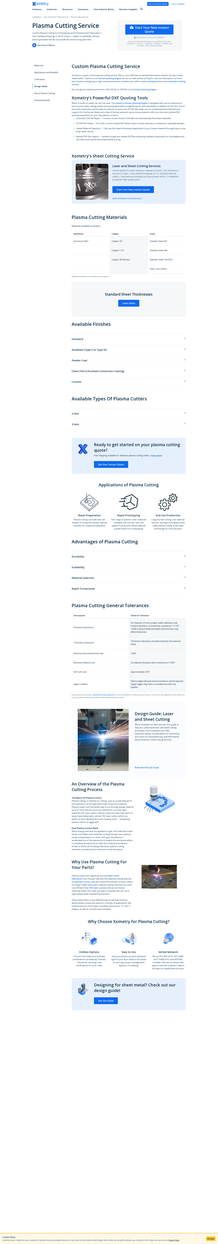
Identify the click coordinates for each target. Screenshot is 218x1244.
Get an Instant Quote (157, 4)
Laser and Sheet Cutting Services (56, 17)
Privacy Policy (173, 1240)
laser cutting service (152, 81)
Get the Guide (106, 1000)
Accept (210, 1238)
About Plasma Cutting (44, 93)
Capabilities (36, 17)
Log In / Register (178, 4)
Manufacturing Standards (103, 695)
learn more (156, 455)
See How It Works (46, 45)
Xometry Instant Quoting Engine (131, 103)
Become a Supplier (128, 9)
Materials (38, 65)
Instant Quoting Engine (109, 78)
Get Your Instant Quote (111, 464)
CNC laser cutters (98, 887)
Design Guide (40, 86)
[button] (141, 9)
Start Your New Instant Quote (152, 29)
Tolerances (39, 79)
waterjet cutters (82, 881)
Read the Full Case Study (147, 767)
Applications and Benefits (46, 72)
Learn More (128, 303)
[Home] (88, 4)
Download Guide (42, 100)
